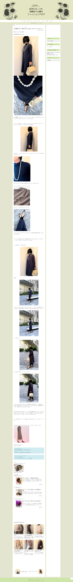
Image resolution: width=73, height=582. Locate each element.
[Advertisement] (29, 515)
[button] (59, 46)
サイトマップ (43, 579)
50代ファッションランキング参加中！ (19, 31)
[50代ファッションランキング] (19, 467)
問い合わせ (33, 579)
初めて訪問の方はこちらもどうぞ (19, 34)
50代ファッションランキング (18, 472)
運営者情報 (29, 579)
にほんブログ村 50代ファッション (52, 54)
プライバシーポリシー (38, 579)
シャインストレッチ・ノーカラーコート (25, 452)
